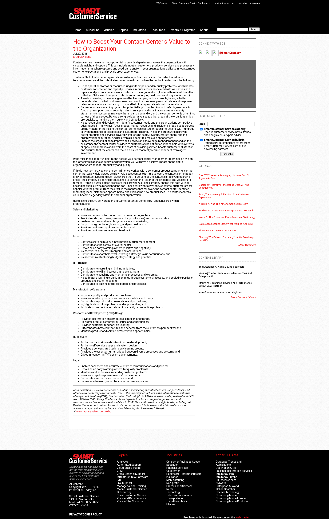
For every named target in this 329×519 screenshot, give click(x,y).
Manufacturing (175, 479)
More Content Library (243, 297)
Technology (173, 492)
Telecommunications (179, 495)
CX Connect (162, 3)
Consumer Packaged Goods (183, 461)
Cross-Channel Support (131, 473)
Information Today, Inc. (83, 490)
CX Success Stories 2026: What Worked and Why (226, 223)
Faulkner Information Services (234, 470)
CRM (120, 470)
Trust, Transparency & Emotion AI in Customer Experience (224, 196)
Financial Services (177, 467)
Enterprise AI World (227, 486)
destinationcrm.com (224, 3)
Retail (169, 489)
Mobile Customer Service (132, 489)
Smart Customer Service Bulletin (224, 139)
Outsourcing (124, 492)
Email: (202, 123)
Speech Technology (228, 492)
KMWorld (221, 483)
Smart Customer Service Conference (191, 3)
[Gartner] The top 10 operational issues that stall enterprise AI (225, 275)
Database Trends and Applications (229, 463)
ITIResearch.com (226, 479)
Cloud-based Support (129, 467)
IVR (119, 479)
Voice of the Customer (130, 501)
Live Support (124, 483)
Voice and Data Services (131, 498)
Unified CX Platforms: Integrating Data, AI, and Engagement (224, 186)
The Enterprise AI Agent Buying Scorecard (221, 266)
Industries (139, 30)
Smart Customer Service (93, 13)
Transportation (175, 498)
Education (172, 464)
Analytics (122, 461)
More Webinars (247, 244)
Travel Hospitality (176, 501)
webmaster (242, 517)
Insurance (172, 476)
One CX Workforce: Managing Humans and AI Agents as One (224, 177)
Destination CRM (226, 467)
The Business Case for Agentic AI (217, 230)
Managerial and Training (131, 486)
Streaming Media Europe (231, 498)
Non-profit (172, 483)
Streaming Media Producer (232, 501)
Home (77, 30)
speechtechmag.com (249, 3)
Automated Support (129, 464)
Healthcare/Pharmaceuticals (183, 473)
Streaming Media (226, 495)
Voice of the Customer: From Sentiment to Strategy (227, 217)
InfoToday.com (225, 473)
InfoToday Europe (226, 476)
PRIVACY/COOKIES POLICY (85, 514)
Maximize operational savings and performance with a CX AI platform (225, 284)
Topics (123, 30)
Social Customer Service (131, 495)
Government (173, 470)
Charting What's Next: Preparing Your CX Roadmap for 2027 (226, 239)
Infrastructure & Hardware (132, 476)
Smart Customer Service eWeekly (224, 128)
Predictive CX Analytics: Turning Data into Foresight (226, 210)
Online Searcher (225, 489)
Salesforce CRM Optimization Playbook (220, 292)
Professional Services (179, 486)
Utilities (170, 504)
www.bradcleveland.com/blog (93, 411)
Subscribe (93, 30)
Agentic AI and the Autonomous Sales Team (223, 203)
